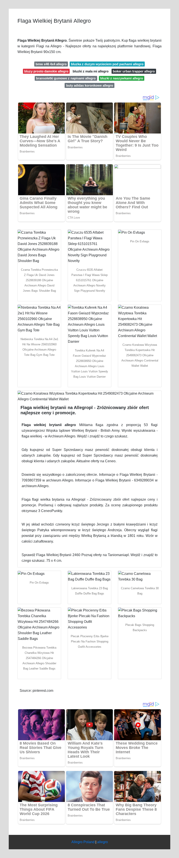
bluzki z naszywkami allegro (121, 78)
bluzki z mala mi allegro (90, 71)
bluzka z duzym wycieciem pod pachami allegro (107, 64)
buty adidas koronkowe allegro (89, 85)
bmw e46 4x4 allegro (51, 64)
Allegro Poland (83, 842)
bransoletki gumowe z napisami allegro (66, 78)
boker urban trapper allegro (134, 71)
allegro (102, 842)
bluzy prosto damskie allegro (46, 71)
